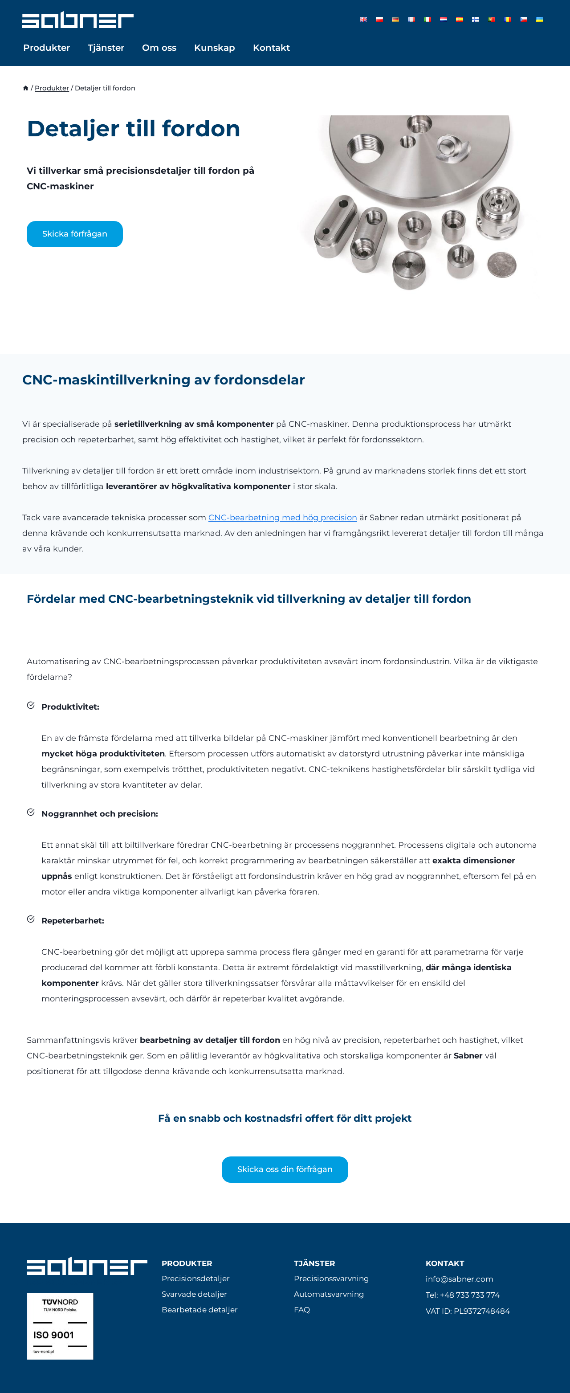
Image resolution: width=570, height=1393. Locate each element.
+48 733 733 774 (470, 1295)
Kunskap (214, 47)
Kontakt (271, 47)
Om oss (159, 47)
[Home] (25, 88)
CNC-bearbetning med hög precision (282, 518)
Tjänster (106, 47)
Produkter (46, 47)
